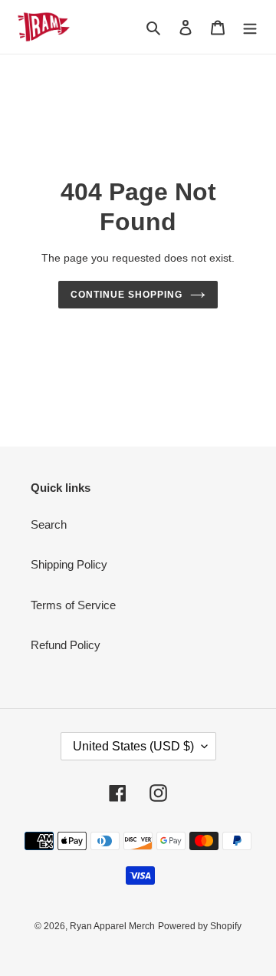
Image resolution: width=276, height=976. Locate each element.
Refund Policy (65, 644)
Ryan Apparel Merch (112, 926)
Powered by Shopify (200, 926)
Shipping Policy (69, 564)
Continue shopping (126, 294)
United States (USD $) (133, 746)
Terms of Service (73, 605)
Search (49, 524)
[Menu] (250, 27)
